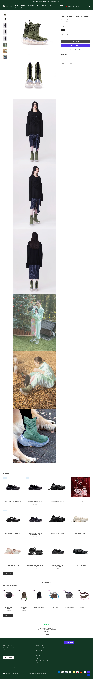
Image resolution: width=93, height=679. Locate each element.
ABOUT (16, 7)
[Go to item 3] (5, 25)
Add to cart (76, 41)
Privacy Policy (39, 645)
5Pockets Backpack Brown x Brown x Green (24, 607)
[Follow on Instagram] (7, 667)
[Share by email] (71, 63)
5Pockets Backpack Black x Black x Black (39, 606)
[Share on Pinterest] (69, 63)
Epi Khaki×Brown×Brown (84, 606)
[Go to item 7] (5, 51)
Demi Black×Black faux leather (12, 533)
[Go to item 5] (5, 38)
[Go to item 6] (5, 45)
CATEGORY (23, 5)
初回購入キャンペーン (53, 5)
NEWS (38, 5)
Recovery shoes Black (80, 565)
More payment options (75, 49)
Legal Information (40, 648)
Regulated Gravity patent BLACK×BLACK (57, 566)
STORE (61, 5)
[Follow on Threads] (11, 667)
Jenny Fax (63, 13)
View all (8, 573)
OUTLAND (80, 563)
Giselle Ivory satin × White (80, 533)
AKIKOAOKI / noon (12, 499)
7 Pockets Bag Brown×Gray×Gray (54, 606)
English (77, 6)
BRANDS (16, 5)
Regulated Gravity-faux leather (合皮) (35, 502)
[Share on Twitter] (67, 63)
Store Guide (39, 650)
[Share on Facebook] (65, 63)
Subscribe (8, 657)
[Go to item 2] (5, 19)
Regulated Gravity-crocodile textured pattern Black (35, 534)
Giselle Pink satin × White (13, 565)
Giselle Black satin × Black (57, 533)
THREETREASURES (80, 499)
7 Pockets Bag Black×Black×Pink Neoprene (9, 607)
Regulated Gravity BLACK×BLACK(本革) (13, 501)
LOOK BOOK (44, 5)
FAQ (21, 7)
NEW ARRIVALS (31, 5)
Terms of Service (40, 653)
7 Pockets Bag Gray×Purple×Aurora (69, 606)
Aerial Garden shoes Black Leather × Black (35, 566)
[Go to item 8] (5, 57)
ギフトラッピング (80, 501)
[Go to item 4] (5, 32)
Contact (38, 655)
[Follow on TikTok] (14, 667)
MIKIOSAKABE (9, 603)
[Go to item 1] (5, 15)
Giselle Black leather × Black (58, 501)
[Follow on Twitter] (4, 667)
